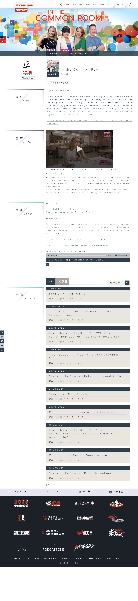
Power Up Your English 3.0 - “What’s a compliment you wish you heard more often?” (86, 335)
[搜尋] (130, 4)
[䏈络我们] (80, 491)
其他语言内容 (114, 559)
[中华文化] (21, 532)
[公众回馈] (111, 492)
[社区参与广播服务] (116, 518)
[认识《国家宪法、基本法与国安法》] (53, 532)
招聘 (28, 559)
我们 (107, 6)
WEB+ (87, 6)
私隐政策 (80, 559)
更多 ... (48, 485)
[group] (115, 255)
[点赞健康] (85, 503)
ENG (118, 4)
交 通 (23, 491)
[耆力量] (85, 532)
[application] (79, 149)
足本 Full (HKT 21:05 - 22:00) (67, 299)
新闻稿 (18, 559)
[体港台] (53, 503)
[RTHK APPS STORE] (21, 547)
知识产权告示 (51, 559)
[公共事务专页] (85, 518)
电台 (73, 6)
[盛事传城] (116, 532)
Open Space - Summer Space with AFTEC (82, 455)
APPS (101, 6)
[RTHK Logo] (22, 6)
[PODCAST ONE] (53, 547)
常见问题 (67, 559)
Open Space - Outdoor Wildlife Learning (81, 412)
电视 (67, 6)
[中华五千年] (85, 547)
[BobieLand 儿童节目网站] (116, 503)
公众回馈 (119, 492)
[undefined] (62, 4)
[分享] (48, 491)
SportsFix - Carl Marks (64, 209)
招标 (37, 559)
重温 (94, 6)
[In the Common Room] (47, 264)
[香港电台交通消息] (17, 491)
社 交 (55, 491)
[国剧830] (21, 518)
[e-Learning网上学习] (53, 518)
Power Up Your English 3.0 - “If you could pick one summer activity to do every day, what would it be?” (87, 434)
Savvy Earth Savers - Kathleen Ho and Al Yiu (85, 376)
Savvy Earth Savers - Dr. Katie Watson (80, 473)
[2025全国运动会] (21, 503)
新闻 (80, 6)
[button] (79, 149)
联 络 (87, 491)
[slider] (122, 255)
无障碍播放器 (96, 559)
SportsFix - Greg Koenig (68, 394)
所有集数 (52, 74)
